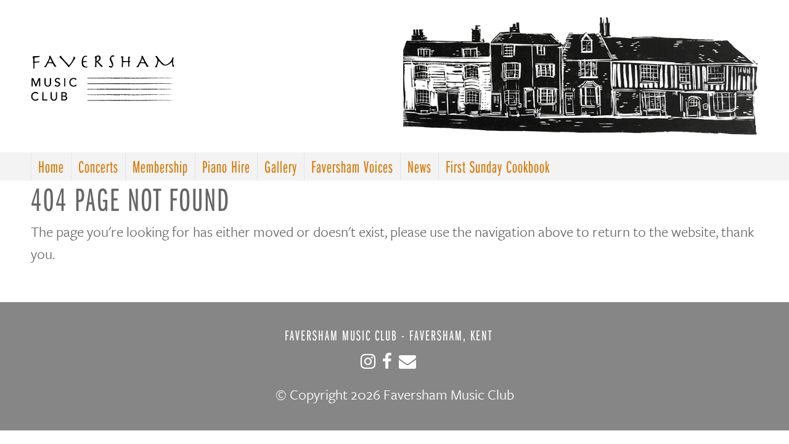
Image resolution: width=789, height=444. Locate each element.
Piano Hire (226, 166)
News (419, 166)
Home (51, 166)
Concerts (98, 166)
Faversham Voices (352, 166)
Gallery (280, 166)
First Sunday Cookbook (498, 166)
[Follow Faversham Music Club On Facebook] (387, 364)
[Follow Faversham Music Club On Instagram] (368, 364)
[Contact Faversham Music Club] (407, 364)
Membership (160, 166)
